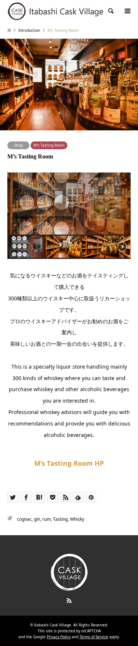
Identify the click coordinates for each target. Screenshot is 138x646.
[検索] (110, 11)
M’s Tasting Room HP (69, 463)
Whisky (77, 519)
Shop (18, 145)
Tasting (60, 519)
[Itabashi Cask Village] (56, 11)
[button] (26, 247)
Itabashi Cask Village (52, 625)
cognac (24, 519)
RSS (69, 600)
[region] (69, 215)
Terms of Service (93, 636)
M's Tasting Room (48, 145)
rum (46, 519)
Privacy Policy (59, 636)
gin (37, 519)
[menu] (127, 11)
